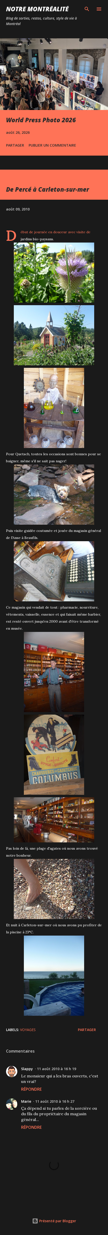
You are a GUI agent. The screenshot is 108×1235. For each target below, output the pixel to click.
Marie (26, 1101)
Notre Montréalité (37, 9)
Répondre (31, 1089)
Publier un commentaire (52, 145)
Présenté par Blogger (57, 1220)
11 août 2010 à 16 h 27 (54, 1101)
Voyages (28, 1029)
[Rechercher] (87, 9)
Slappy (27, 1068)
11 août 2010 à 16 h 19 (56, 1068)
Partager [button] (15, 145)
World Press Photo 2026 (41, 120)
